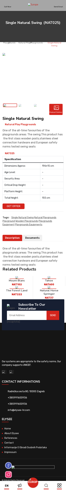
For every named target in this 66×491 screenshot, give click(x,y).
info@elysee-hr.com (19, 410)
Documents (32, 237)
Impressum (10, 452)
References (10, 438)
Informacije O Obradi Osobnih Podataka (25, 447)
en (6, 485)
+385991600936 (17, 397)
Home (7, 428)
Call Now (7, 7)
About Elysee (11, 433)
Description (12, 237)
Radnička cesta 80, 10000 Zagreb (26, 391)
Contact (9, 442)
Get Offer (13, 206)
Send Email (58, 7)
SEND (53, 315)
